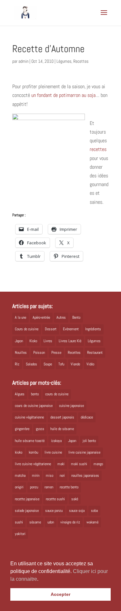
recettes (98, 149)
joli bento (89, 440)
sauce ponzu (54, 510)
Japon (19, 340)
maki (61, 463)
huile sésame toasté (30, 440)
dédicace (87, 417)
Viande (75, 364)
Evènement (71, 329)
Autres (61, 317)
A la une (20, 317)
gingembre (22, 428)
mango (98, 463)
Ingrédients (93, 329)
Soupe (48, 364)
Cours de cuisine (26, 329)
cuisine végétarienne (29, 417)
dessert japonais (62, 417)
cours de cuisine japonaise (34, 405)
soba (94, 510)
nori (62, 475)
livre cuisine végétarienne (33, 463)
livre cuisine (53, 452)
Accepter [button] (60, 594)
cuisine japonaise (71, 405)
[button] (41, 579)
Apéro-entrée (41, 317)
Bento (76, 317)
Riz (17, 364)
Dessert (50, 329)
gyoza (40, 428)
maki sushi (79, 463)
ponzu (34, 487)
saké (74, 499)
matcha (20, 475)
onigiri (19, 487)
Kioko (33, 340)
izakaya (56, 440)
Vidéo (90, 364)
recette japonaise (27, 499)
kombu (33, 452)
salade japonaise (27, 510)
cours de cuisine (56, 394)
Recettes (80, 61)
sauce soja (77, 510)
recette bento (69, 487)
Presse (56, 352)
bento (35, 394)
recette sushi (55, 499)
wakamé (92, 522)
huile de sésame (62, 428)
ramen (49, 487)
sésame (35, 522)
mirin (35, 475)
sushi (19, 522)
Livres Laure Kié (70, 340)
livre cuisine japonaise (84, 452)
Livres (48, 340)
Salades (31, 364)
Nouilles (21, 352)
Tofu (61, 364)
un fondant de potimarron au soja (63, 95)
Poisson (39, 352)
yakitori (20, 533)
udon (50, 522)
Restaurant (95, 352)
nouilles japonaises (85, 475)
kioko (18, 452)
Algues (20, 394)
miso (49, 475)
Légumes (63, 61)
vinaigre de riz (70, 522)
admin (23, 61)
